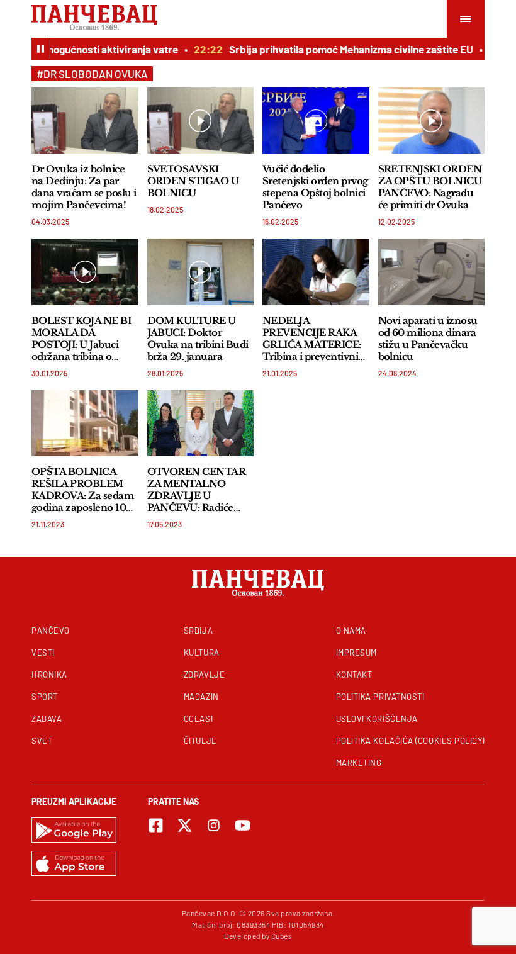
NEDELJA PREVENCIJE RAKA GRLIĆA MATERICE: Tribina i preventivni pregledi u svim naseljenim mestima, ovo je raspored (311, 338)
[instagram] (214, 825)
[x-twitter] (185, 825)
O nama (351, 631)
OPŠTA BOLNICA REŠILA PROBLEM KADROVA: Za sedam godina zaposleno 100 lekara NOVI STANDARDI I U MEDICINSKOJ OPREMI (82, 489)
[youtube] (242, 825)
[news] (84, 120)
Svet (41, 741)
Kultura (202, 653)
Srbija (198, 631)
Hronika (49, 675)
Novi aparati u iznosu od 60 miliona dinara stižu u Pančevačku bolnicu (428, 338)
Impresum (356, 653)
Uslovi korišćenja (377, 719)
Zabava (46, 719)
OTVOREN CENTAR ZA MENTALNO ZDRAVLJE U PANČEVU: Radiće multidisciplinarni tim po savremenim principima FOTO (198, 489)
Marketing (359, 763)
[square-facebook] (156, 825)
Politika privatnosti (380, 697)
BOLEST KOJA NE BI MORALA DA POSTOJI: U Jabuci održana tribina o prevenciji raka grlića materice (81, 338)
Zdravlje (204, 675)
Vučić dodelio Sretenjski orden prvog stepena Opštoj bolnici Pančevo (315, 187)
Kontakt (354, 675)
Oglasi (198, 719)
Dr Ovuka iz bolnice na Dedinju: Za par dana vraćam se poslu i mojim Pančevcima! (84, 187)
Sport (44, 697)
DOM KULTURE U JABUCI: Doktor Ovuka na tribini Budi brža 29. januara (198, 338)
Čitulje (200, 741)
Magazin (201, 697)
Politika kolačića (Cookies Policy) (410, 741)
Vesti (43, 653)
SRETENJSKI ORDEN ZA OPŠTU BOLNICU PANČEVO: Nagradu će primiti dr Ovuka (430, 187)
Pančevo (50, 631)
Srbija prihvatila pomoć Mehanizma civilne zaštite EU (345, 49)
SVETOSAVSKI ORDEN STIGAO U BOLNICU (193, 181)
